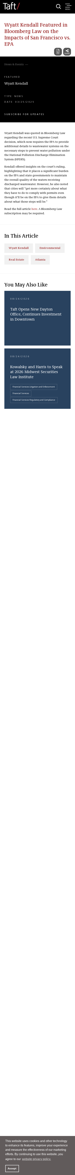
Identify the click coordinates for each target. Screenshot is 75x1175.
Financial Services (21, 393)
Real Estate (16, 259)
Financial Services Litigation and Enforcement (34, 387)
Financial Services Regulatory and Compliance (34, 400)
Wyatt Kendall (16, 84)
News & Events (14, 64)
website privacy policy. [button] (36, 1159)
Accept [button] (12, 1168)
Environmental (50, 248)
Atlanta (40, 259)
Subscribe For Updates (24, 114)
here (34, 209)
